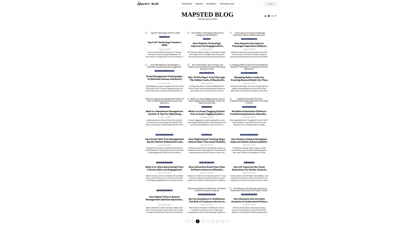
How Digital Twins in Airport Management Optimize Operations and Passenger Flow (164, 198)
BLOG (155, 3)
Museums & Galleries (249, 194)
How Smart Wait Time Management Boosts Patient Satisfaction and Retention (164, 140)
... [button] (207, 221)
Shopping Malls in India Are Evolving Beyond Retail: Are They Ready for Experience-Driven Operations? (249, 78)
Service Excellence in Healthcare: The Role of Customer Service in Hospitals (206, 200)
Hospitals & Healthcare (164, 134)
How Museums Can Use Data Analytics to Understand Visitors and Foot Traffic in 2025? (249, 200)
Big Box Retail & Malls (249, 73)
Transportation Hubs (249, 39)
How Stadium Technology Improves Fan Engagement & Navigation (207, 44)
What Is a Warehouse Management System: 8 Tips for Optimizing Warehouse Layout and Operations (164, 112)
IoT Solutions (211, 4)
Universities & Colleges (249, 134)
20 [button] (217, 221)
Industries (199, 4)
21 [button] (223, 221)
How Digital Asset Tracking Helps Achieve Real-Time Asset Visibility (206, 140)
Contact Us (271, 4)
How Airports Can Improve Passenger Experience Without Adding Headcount (249, 44)
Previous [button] (187, 221)
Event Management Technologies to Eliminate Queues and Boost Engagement (164, 77)
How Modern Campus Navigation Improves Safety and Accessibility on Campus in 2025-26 (249, 140)
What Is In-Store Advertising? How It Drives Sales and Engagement (164, 168)
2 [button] (197, 221)
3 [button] (202, 221)
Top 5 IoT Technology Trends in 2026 (164, 43)
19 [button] (213, 221)
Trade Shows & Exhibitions (164, 71)
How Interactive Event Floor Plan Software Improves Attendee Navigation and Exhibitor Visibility (206, 168)
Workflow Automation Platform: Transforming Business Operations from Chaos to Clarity (249, 112)
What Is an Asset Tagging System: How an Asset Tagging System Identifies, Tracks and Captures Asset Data (206, 112)
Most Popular (187, 4)
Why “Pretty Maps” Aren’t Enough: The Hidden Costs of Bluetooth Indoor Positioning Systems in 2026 (206, 78)
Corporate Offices (249, 107)
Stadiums (207, 39)
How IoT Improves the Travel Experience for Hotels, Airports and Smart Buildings (249, 168)
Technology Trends (226, 4)
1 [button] (192, 221)
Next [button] (227, 221)
